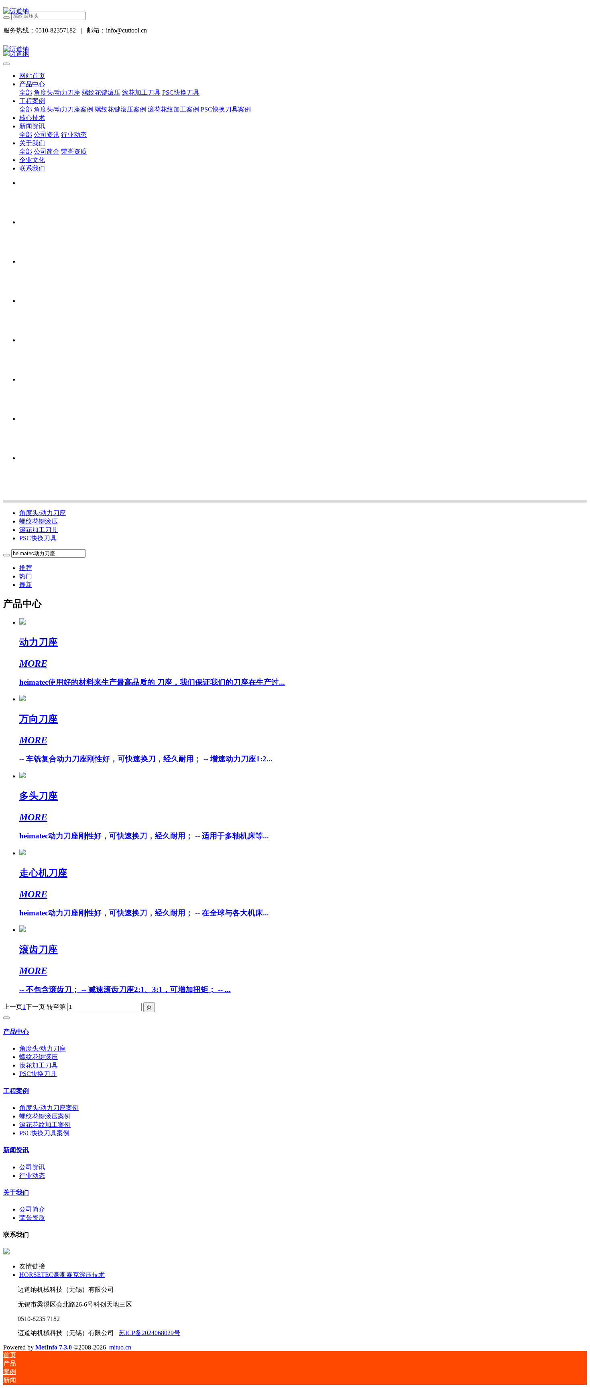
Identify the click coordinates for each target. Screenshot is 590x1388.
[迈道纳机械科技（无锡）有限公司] (295, 11)
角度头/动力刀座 (42, 512)
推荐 (25, 567)
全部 (25, 92)
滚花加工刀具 (38, 529)
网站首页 (32, 75)
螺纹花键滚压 (38, 521)
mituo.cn (120, 1347)
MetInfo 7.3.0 (53, 1347)
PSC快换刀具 (38, 538)
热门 (25, 576)
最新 (25, 584)
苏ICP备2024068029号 (149, 1332)
